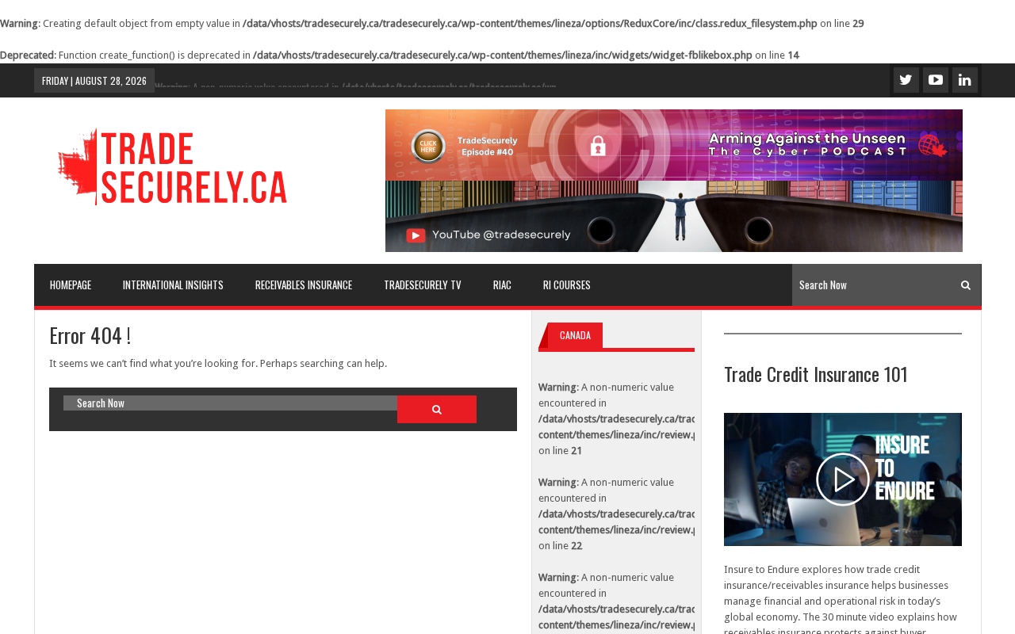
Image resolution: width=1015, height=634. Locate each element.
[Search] (966, 285)
